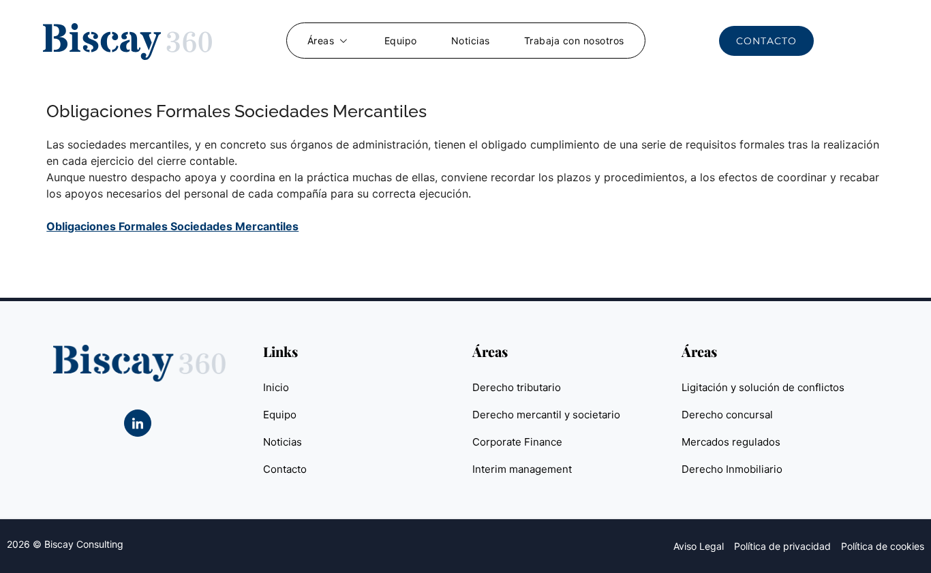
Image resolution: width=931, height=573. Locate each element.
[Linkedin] (137, 423)
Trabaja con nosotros (574, 40)
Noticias (470, 40)
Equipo (400, 40)
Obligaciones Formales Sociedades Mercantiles (172, 226)
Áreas (321, 40)
